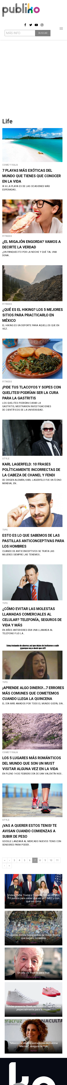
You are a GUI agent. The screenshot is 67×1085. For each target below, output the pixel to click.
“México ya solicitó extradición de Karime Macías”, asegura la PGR (34, 1045)
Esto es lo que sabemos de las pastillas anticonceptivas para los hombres (33, 540)
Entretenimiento (33, 977)
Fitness (7, 236)
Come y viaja (10, 165)
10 (51, 860)
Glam (33, 1014)
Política (34, 906)
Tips (5, 530)
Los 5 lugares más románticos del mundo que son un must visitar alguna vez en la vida (31, 763)
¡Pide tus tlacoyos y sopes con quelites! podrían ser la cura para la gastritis (31, 392)
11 (57, 860)
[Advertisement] (33, 77)
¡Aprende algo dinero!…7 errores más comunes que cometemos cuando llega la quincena (33, 693)
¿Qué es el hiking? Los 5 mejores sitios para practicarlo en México (32, 315)
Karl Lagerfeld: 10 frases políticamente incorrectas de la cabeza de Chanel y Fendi (31, 469)
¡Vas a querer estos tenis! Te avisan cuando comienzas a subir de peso (29, 831)
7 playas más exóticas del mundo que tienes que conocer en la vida (31, 176)
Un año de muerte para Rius (33, 972)
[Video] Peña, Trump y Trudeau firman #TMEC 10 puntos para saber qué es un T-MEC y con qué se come (33, 898)
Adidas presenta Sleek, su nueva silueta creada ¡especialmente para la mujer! (33, 1008)
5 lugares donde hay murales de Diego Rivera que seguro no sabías (33, 936)
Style (5, 458)
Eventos (34, 943)
